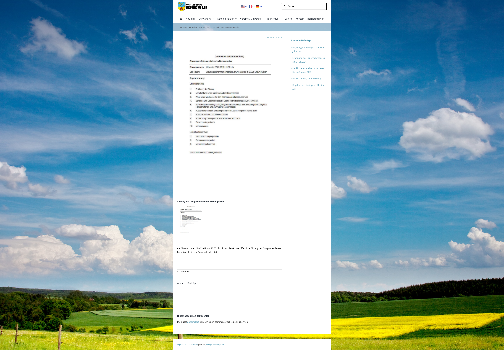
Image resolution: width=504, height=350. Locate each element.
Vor (278, 37)
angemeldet (193, 321)
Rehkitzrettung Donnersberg (306, 78)
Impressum (181, 344)
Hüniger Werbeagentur (215, 344)
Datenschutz (193, 344)
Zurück (270, 37)
